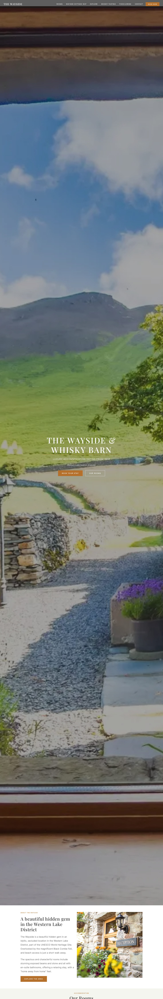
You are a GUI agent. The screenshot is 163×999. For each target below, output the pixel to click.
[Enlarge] (139, 915)
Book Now (152, 4)
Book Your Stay (70, 473)
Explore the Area (33, 979)
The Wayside (13, 4)
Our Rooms (95, 473)
